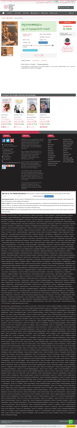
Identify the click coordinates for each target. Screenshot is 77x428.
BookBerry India (19, 226)
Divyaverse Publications (38, 234)
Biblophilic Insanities (16, 223)
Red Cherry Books (34, 282)
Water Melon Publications (25, 301)
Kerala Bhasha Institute (26, 253)
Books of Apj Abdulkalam (63, 333)
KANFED (68, 251)
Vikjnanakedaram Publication (41, 299)
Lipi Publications (70, 257)
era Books (50, 236)
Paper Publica (58, 274)
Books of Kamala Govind (15, 350)
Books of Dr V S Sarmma (54, 358)
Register (68, 2)
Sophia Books (42, 288)
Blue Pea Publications (42, 223)
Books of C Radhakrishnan (45, 310)
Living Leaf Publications (11, 259)
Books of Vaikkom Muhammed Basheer (34, 308)
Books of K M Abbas (38, 379)
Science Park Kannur (35, 286)
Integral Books (46, 246)
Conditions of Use (67, 148)
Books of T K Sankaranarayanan (67, 406)
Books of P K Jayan (54, 402)
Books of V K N (66, 314)
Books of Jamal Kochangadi (44, 346)
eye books (66, 236)
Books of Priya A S (65, 358)
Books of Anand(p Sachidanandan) (56, 329)
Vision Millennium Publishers (63, 299)
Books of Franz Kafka (69, 346)
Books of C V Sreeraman (51, 406)
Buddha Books (54, 226)
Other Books (50, 272)
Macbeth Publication (47, 259)
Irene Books (55, 246)
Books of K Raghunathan (24, 358)
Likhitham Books (61, 257)
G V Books (53, 238)
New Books (26, 13)
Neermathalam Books (66, 267)
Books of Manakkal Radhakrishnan (66, 408)
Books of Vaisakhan (54, 413)
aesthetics (41, 217)
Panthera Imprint (50, 274)
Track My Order (51, 156)
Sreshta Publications (13, 290)
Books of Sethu (42, 337)
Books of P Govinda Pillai (18, 373)
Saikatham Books (36, 284)
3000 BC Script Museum (24, 215)
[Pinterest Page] (12, 142)
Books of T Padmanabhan (29, 337)
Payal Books (15, 276)
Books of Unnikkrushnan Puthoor (45, 350)
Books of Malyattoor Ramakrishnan (56, 337)
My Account (54, 13)
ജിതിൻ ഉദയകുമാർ (45, 117)
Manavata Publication (56, 261)
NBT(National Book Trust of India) (51, 267)
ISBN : (45, 34)
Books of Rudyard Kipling (51, 379)
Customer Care (56, 1)
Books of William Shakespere (16, 352)
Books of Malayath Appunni (64, 339)
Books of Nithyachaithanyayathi (57, 323)
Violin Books (52, 299)
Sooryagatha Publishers (32, 288)
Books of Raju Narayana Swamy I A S (65, 316)
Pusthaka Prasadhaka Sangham (43, 280)
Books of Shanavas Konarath (19, 371)
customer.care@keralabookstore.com (11, 162)
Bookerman (27, 226)
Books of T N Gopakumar (7, 339)
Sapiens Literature (5, 286)
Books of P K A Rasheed (7, 410)
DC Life (14, 232)
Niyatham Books (42, 269)
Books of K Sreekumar (15, 385)
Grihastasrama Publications (8, 242)
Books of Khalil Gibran (69, 312)
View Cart (50, 146)
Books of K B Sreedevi (66, 327)
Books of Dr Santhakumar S (48, 366)
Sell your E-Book (52, 165)
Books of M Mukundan (64, 308)
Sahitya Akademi (27, 284)
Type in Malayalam (67, 160)
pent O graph (48, 276)
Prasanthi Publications (53, 278)
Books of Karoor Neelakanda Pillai (36, 364)
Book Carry (65, 223)
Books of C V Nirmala (56, 375)
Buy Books (45, 13)
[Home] (3, 13)
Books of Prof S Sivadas (12, 316)
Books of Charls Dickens (34, 366)
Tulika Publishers (67, 295)
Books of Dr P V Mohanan (68, 356)
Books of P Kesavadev (60, 352)
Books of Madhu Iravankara (36, 406)
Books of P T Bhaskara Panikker (57, 389)
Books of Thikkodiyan (28, 413)
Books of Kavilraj (26, 385)
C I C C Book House (64, 226)
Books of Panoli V (54, 341)
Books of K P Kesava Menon (15, 323)
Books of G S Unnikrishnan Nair (68, 402)
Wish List (43, 2)
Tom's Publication (49, 295)
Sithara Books (4, 288)
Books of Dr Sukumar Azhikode (14, 331)
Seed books (44, 286)
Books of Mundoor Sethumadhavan (18, 402)
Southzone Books (64, 288)
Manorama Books (46, 263)
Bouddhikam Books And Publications (41, 226)
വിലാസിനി (4, 117)
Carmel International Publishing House (16, 228)
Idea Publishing (42, 244)
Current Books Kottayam (59, 230)
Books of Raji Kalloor (34, 398)
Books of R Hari (66, 381)
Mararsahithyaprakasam (58, 263)
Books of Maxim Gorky (69, 375)
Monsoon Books (52, 265)
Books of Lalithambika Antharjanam (38, 404)
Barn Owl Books (32, 221)
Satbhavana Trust (24, 286)
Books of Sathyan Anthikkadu (25, 389)
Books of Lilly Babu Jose (22, 404)
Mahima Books (56, 259)
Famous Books (9, 238)
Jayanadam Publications (40, 249)
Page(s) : (43, 39)
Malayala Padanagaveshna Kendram (10, 261)
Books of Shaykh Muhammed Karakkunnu (38, 402)
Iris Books (61, 246)
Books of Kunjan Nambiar (20, 366)
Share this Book (43, 42)
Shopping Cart (51, 2)
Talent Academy (46, 293)
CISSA (2, 230)
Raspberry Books (9, 282)
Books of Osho (41, 306)
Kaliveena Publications (59, 251)
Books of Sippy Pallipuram (59, 310)
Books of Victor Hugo (44, 362)
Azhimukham (11, 221)
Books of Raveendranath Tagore (18, 312)
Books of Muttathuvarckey (61, 350)
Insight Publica (38, 246)
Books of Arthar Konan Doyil (15, 392)
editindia (36, 236)
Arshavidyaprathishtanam (7, 219)
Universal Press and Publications (16, 297)
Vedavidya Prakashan (67, 297)
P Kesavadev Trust (59, 272)
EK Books (41, 236)
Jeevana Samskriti (51, 249)
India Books (50, 244)
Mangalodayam (67, 261)
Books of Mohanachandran (14, 346)
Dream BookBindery (13, 236)
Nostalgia (65, 269)
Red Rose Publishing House (47, 282)
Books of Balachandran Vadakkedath (24, 410)
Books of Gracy (26, 394)
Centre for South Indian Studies (40, 228)
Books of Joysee (59, 318)
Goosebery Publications (36, 240)
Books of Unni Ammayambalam (67, 396)
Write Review (36, 60)
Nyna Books (5, 272)
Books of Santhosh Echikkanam (13, 413)
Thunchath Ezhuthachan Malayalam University (32, 295)
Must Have (34, 306)
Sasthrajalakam (15, 286)
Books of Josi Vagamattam (27, 327)
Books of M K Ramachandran (42, 375)
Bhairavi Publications (58, 221)
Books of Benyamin (23, 318)
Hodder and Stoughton (31, 244)
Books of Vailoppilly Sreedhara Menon (10, 327)
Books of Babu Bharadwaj (44, 373)
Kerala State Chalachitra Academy (28, 255)
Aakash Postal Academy (37, 215)
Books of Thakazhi (16, 310)
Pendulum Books (39, 276)
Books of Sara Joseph (69, 325)
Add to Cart (37, 55)
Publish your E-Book (53, 163)
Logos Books (29, 259)
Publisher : (27, 35)
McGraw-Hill (44, 265)
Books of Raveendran (11, 333)
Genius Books (68, 238)
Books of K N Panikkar (17, 383)
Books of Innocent (59, 398)
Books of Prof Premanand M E (57, 392)
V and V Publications (30, 297)
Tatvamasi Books (55, 293)
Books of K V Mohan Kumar (28, 343)
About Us (65, 150)
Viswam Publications (13, 301)
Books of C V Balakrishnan (56, 325)
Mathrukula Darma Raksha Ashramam (11, 265)
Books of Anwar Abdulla (30, 392)
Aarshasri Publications (49, 215)
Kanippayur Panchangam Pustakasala (10, 253)
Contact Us (43, 1)
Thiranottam (17, 295)
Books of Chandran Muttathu (8, 398)
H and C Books (20, 242)
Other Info (44, 60)
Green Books (42, 119)
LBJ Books (43, 257)
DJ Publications (49, 234)
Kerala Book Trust (53, 253)
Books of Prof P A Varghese (25, 333)
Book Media (73, 223)
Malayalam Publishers (25, 261)
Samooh (54, 284)
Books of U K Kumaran (50, 339)
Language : (45, 37)
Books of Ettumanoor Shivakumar (53, 312)
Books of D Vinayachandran (60, 373)
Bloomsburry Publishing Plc (28, 223)
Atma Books (28, 219)
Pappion (65, 274)
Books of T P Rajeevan (6, 366)
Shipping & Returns (67, 145)
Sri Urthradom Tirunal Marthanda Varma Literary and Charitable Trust (48, 290)
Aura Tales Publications (38, 219)
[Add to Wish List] (42, 55)
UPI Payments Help (67, 162)
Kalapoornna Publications (47, 251)
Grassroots (53, 240)
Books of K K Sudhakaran (42, 323)
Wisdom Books (56, 301)
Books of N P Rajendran (47, 398)
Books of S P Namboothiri (33, 387)
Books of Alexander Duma (32, 360)
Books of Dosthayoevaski (40, 356)
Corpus (44, 230)
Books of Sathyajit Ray (12, 375)
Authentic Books (49, 219)
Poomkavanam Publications (8, 278)
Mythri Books (68, 265)
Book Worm (11, 226)
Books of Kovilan (60, 320)
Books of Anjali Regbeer (26, 396)
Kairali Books (36, 251)
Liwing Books (21, 259)
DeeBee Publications (22, 232)
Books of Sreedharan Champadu (60, 400)
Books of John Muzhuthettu (8, 408)
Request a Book (36, 1)
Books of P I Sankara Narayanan (41, 396)
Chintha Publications (69, 228)
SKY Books (22, 288)
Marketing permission (38, 196)
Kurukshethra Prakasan (6, 257)
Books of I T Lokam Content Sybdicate (36, 335)
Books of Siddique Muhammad (35, 371)
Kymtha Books (27, 257)
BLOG (72, 13)
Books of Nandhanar (70, 364)
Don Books (65, 234)
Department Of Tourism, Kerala (36, 232)
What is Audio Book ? (68, 143)
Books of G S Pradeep (56, 385)
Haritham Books (30, 119)
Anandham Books (59, 217)
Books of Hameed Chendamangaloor (52, 381)
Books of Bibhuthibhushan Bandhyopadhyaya (34, 331)
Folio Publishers (40, 238)
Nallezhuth (8, 267)
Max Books (25, 265)
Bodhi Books (58, 223)
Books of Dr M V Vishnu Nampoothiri (16, 362)
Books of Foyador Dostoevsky (59, 410)
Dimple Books (4, 234)
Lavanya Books (36, 257)
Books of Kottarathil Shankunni (35, 312)
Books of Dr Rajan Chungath (29, 346)
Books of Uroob (51, 316)
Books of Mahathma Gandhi (43, 383)
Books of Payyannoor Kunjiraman (23, 339)
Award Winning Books (16, 306)
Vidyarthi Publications (27, 299)
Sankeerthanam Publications (64, 284)
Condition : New (27, 42)
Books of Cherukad (45, 360)
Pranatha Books (43, 278)
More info (59, 426)
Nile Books (21, 269)
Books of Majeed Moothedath (38, 358)
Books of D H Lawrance (35, 381)
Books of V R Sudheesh (29, 325)
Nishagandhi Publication (30, 269)
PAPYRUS (71, 274)
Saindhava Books (46, 284)
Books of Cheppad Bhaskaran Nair (19, 381)
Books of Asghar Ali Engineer (41, 389)
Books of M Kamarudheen (14, 394)
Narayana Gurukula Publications (20, 267)
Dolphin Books (57, 234)
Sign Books (50, 286)
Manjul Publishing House (8, 263)
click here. (57, 205)
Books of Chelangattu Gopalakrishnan (49, 377)
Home (3, 18)
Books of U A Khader (29, 323)
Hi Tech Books (21, 244)
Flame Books (31, 238)
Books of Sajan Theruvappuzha (64, 366)
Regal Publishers (59, 282)
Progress (32, 280)
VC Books (51, 297)
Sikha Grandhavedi (59, 286)
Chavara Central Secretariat (56, 228)
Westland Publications (38, 301)
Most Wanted (26, 306)
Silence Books (68, 286)
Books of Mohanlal (48, 352)
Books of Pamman (42, 314)
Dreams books (23, 236)
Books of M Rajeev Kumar (41, 413)
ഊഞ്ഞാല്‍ (4, 115)
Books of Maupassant (20, 387)
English (37, 2)
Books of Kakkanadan (39, 333)
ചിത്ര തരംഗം (31, 115)
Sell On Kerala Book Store (54, 161)
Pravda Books (63, 278)
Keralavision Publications (43, 255)
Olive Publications (18, 119)
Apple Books (68, 217)
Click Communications (10, 230)
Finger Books (17, 238)
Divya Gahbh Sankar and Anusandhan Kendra (20, 234)
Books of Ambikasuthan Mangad (9, 415)
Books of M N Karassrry (66, 341)
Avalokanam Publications (60, 219)
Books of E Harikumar (37, 408)
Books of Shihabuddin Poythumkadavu (56, 331)
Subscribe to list (49, 196)
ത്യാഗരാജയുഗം (32, 24)
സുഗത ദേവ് (17, 117)
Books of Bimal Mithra (69, 385)
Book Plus (4, 226)
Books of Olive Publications (46, 348)
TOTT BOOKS (58, 295)
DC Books (8, 232)
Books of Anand (15, 379)
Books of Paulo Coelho (54, 356)
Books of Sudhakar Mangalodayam (46, 320)
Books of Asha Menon (60, 343)
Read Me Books (25, 282)
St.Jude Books (70, 290)
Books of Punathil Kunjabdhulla (29, 310)
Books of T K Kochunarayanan (42, 410)
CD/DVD (29, 228)
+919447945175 (62, 1)
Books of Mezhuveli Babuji (54, 314)
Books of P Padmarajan (42, 325)
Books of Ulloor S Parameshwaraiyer (61, 383)
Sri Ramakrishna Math (24, 290)
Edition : (26, 39)
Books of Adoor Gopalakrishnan (24, 354)
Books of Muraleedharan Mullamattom (25, 329)
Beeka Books (40, 221)
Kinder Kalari (54, 255)
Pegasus (21, 276)
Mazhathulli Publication (34, 265)
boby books (51, 223)
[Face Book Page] (4, 142)
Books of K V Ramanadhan (21, 406)
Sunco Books (17, 293)
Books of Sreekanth (70, 362)
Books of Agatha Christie (47, 318)
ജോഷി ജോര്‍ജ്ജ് (31, 117)
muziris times (61, 265)
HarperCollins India (65, 242)
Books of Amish (45, 394)
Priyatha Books (25, 280)
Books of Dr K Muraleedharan (67, 413)
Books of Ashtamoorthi (7, 364)
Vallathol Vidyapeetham (42, 297)
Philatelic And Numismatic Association (61, 276)
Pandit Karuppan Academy (38, 274)
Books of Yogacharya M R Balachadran (40, 400)
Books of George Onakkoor (27, 375)
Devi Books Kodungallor (51, 232)
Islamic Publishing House (15, 249)
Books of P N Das (15, 343)
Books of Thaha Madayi (26, 379)
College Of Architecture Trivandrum (32, 230)
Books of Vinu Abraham (7, 406)
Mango (73, 261)
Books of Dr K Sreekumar (39, 316)
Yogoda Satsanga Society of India (19, 303)
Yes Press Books (6, 303)
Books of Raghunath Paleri (42, 341)
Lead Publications (51, 257)
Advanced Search (18, 1)
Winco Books (48, 301)
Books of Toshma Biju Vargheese (55, 364)
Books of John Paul (12, 356)
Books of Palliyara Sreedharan (54, 306)
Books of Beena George (43, 392)
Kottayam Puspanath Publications (66, 255)
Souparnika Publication (52, 288)
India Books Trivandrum (60, 244)
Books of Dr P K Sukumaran (14, 325)
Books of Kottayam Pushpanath (9, 318)
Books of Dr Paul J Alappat (18, 360)
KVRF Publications (18, 257)
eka (46, 236)
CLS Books (20, 230)
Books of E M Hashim (57, 346)
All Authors (3, 1)
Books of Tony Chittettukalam (62, 369)
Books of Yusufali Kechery (60, 348)
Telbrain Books (64, 293)
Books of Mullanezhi (31, 373)
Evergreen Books (58, 236)
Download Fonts (67, 158)
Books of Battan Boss (30, 320)
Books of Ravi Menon (53, 335)
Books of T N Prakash (16, 348)
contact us (8, 205)
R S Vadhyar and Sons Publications (60, 280)
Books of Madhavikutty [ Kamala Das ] (14, 308)
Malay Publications (66, 259)
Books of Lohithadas (59, 387)
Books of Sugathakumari (12, 396)
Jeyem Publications (61, 249)
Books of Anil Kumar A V (41, 327)
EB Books (30, 236)
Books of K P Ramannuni (53, 354)
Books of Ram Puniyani (50, 408)
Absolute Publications (61, 215)
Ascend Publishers (19, 219)
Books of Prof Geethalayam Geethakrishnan (28, 377)
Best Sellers (18, 13)
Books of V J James (49, 371)
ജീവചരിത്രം (10, 18)
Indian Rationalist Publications (14, 246)
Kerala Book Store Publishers (41, 253)
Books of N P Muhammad (20, 364)
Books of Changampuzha (15, 337)
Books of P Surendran (54, 327)
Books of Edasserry (35, 394)
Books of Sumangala (18, 335)
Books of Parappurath (38, 339)
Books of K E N (54, 396)
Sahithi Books (10, 284)
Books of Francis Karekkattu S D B (14, 320)
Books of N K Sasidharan (29, 350)
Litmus (3, 259)
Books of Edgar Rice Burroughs (8, 358)
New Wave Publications (11, 269)
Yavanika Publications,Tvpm (68, 301)
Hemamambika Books (10, 244)
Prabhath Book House (32, 278)
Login (74, 2)
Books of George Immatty (68, 404)
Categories (9, 13)
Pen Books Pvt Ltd (29, 276)
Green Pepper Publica (70, 240)
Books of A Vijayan (65, 354)
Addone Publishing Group (14, 217)
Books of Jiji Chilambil (29, 383)
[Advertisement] (38, 80)
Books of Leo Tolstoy (34, 318)
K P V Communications (13, 251)
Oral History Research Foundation (37, 272)
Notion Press (72, 269)
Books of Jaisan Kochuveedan (8, 377)
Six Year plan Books (14, 288)
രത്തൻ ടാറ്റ (43, 115)
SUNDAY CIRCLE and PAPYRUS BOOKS (31, 293)
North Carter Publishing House (54, 269)
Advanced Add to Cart (27, 1)
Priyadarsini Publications (14, 280)
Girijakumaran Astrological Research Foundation (17, 240)
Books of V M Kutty (22, 398)
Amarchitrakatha (49, 217)
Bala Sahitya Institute (21, 221)
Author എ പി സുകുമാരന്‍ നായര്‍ (66, 34)
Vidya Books (4, 299)
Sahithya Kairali (18, 284)
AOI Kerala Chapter (12, 215)
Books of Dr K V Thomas (57, 362)
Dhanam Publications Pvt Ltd (65, 232)
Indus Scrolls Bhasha (28, 246)
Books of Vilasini (71, 337)
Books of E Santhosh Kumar (25, 356)
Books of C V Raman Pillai (22, 400)
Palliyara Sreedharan (13, 274)
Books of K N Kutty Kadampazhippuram (28, 369)
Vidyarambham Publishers (14, 299)
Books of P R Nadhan (47, 387)
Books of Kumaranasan (25, 316)
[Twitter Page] (8, 142)
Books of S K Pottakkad (52, 308)
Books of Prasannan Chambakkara (41, 385)
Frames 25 (47, 238)
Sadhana (3, 284)
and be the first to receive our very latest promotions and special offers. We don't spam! (36, 193)
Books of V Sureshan (11, 389)
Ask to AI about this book (29, 50)
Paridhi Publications (6, 276)
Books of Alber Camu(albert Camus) (33, 352)
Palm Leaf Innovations (25, 274)
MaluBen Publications (37, 261)
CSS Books (49, 230)
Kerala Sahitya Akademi (12, 255)
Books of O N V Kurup (6, 314)
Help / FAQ (65, 156)
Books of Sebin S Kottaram (62, 371)
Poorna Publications (5, 119)
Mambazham (47, 261)
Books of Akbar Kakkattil (19, 314)
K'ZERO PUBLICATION (26, 251)
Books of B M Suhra (29, 341)
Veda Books (58, 297)
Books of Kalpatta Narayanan (58, 394)
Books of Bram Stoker (32, 362)
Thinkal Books (8, 295)
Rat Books (17, 282)
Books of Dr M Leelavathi (39, 354)
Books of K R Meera (41, 329)
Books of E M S (5, 348)
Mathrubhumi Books (70, 263)
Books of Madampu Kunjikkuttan (45, 343)
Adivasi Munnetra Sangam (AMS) (30, 217)
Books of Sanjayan (51, 333)
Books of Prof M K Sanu (17, 341)
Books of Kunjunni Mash (8, 404)
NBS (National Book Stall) (35, 267)
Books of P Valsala (31, 314)
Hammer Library (29, 242)
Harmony (57, 242)
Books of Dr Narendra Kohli (30, 348)
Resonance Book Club (69, 282)
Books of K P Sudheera (54, 404)
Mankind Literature (20, 263)
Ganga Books (61, 238)
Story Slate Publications (7, 293)
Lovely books (37, 259)
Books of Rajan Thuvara (58, 360)
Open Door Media (23, 272)
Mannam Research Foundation (33, 263)
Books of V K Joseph (65, 377)
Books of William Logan (7, 387)
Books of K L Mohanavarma (24, 408)
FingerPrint (24, 238)
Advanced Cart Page (68, 141)
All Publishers (10, 1)
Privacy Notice (66, 147)
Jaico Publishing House (27, 249)
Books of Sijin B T (70, 398)
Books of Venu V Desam (46, 369)
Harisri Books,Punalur (39, 242)
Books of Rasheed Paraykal (8, 400)
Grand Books (46, 240)
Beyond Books (48, 221)
